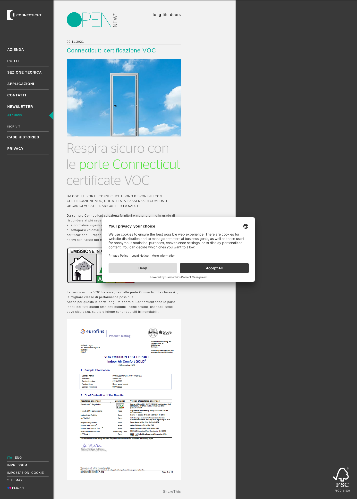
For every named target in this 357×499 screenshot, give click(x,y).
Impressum (17, 465)
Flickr (17, 488)
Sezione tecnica (24, 72)
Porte (13, 61)
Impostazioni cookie (25, 472)
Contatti (16, 95)
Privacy (15, 149)
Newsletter (20, 107)
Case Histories (23, 137)
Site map (15, 480)
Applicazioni (20, 84)
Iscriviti (14, 126)
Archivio (14, 115)
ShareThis (172, 491)
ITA (9, 457)
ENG (18, 457)
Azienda (15, 49)
